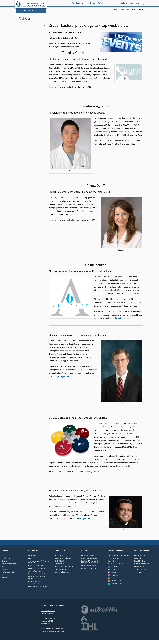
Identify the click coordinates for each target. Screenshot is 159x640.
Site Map (5, 575)
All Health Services (61, 555)
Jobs (3, 567)
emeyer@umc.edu (84, 518)
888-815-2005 (61, 631)
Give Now (5, 561)
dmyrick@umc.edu (122, 318)
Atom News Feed (116, 584)
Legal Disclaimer (139, 561)
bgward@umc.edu (62, 376)
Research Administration (89, 565)
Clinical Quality (60, 561)
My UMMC (5, 569)
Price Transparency (61, 569)
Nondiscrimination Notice (142, 564)
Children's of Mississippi (63, 558)
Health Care (91, 3)
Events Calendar (113, 558)
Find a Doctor (59, 564)
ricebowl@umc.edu (91, 471)
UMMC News (112, 561)
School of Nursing (34, 584)
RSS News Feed (115, 581)
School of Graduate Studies (37, 574)
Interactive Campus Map (10, 564)
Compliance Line (139, 555)
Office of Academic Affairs (37, 565)
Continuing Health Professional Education (38, 562)
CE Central (5, 555)
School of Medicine (34, 581)
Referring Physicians (62, 572)
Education (79, 3)
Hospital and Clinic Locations (64, 567)
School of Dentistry (34, 571)
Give (116, 3)
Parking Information (8, 572)
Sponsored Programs (88, 568)
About (110, 3)
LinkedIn (113, 578)
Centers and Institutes (88, 555)
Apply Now (32, 558)
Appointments (134, 3)
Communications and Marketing (118, 555)
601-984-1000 (60, 628)
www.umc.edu (45, 623)
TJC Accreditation (140, 569)
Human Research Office (89, 558)
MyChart (124, 3)
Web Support (138, 572)
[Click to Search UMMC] (142, 3)
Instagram (114, 575)
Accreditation (32, 555)
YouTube (113, 572)
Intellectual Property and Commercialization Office (89, 562)
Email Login (6, 558)
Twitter (112, 569)
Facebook (113, 567)
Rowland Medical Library (36, 568)
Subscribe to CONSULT (115, 564)
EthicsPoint (138, 558)
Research (101, 3)
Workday (5, 578)
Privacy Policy (139, 567)
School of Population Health (37, 587)
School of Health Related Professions (36, 577)
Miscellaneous (30, 10)
